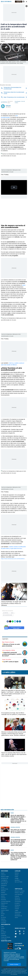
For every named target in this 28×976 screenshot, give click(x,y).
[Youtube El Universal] (16, 934)
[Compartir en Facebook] (8, 621)
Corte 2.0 (3, 874)
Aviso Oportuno (18, 894)
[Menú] (26, 1)
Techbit (3, 913)
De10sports (17, 905)
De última (3, 917)
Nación (2, 873)
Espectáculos (4, 903)
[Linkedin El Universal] (15, 936)
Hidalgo (16, 878)
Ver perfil (8, 106)
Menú (2, 915)
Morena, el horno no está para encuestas (11, 645)
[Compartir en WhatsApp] (13, 621)
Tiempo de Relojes (5, 937)
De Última (3, 931)
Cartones (3, 897)
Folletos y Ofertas (19, 892)
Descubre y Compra (19, 890)
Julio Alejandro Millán (8, 650)
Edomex (17, 873)
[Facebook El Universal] (19, 931)
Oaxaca (16, 874)
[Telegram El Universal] (15, 931)
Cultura (3, 904)
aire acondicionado (7, 614)
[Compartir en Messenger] (15, 621)
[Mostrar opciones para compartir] (27, 6)
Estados (3, 892)
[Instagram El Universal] (20, 934)
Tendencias (4, 908)
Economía (3, 899)
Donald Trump (4, 889)
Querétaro (17, 880)
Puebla (16, 876)
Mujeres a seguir (5, 876)
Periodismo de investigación (4, 879)
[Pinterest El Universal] (23, 934)
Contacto (20, 966)
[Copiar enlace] (17, 621)
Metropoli (3, 890)
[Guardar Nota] (20, 621)
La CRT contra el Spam (10, 661)
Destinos (3, 919)
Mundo (2, 887)
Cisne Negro (4, 938)
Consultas (3, 922)
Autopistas (4, 102)
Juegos (16, 910)
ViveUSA (17, 908)
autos (12, 612)
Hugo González (6, 659)
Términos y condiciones (11, 966)
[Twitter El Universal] (23, 931)
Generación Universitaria (18, 900)
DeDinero (17, 906)
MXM (2, 912)
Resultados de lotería (18, 916)
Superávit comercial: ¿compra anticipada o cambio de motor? (11, 654)
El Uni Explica (4, 881)
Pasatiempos (18, 912)
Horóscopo (17, 913)
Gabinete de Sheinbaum (4, 884)
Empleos (17, 896)
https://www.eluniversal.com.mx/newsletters (13, 558)
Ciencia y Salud (5, 910)
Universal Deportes (5, 901)
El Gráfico (17, 903)
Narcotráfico (4, 894)
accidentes (5, 612)
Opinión (5, 639)
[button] (18, 2)
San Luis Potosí (18, 881)
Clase (2, 926)
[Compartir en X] (10, 621)
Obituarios (17, 898)
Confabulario (4, 906)
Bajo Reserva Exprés (8, 642)
